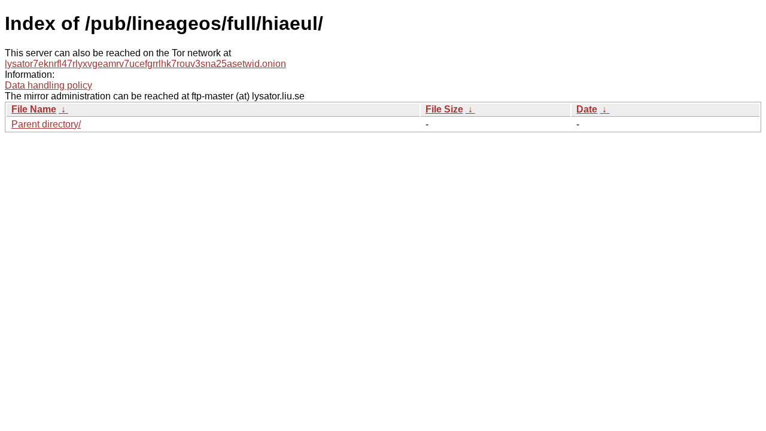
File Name (33, 109)
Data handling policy (48, 85)
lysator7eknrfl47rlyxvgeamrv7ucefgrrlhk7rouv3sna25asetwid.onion (145, 64)
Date (586, 109)
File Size (444, 109)
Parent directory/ (46, 124)
